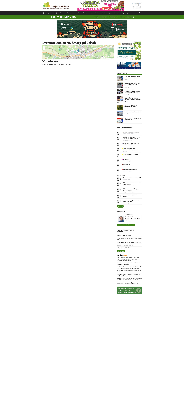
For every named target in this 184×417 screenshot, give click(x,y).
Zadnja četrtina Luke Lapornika (131, 132)
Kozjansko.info (43, 13)
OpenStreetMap (106, 58)
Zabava (85, 13)
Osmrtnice (116, 13)
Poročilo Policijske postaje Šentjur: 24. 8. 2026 (129, 242)
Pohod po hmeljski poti (129, 148)
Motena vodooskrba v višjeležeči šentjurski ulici (132, 119)
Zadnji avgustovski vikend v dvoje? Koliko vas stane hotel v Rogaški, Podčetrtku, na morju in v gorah (132, 99)
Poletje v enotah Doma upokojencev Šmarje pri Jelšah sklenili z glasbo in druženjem (132, 91)
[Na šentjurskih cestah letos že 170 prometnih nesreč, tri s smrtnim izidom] (120, 85)
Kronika (104, 13)
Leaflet (101, 58)
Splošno (97, 13)
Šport (110, 13)
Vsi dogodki (120, 206)
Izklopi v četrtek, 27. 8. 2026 (124, 235)
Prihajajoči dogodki (124, 128)
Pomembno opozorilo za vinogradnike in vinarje (130, 106)
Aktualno (62, 13)
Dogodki (49, 13)
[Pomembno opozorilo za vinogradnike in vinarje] (120, 107)
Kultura (78, 13)
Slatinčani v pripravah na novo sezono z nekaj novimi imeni (132, 77)
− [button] (44, 49)
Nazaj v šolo (126, 159)
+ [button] (44, 47)
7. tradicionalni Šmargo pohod (130, 154)
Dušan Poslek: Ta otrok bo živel (131, 143)
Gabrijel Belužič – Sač (132, 219)
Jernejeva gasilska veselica (130, 169)
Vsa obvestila (121, 251)
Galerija (55, 13)
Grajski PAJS (126, 164)
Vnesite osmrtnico (130, 225)
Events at (69, 43)
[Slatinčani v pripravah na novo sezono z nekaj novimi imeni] (120, 78)
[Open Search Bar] (140, 13)
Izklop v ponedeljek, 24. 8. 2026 (125, 245)
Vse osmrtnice (121, 225)
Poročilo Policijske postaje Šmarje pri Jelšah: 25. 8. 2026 (129, 239)
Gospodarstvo (70, 13)
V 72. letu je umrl (129, 216)
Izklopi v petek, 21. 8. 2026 (123, 248)
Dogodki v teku (121, 175)
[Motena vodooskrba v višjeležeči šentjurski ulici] (120, 120)
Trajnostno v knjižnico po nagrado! (132, 177)
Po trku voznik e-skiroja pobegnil (132, 111)
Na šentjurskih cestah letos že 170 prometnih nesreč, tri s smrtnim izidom (132, 84)
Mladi (91, 13)
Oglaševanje (125, 13)
